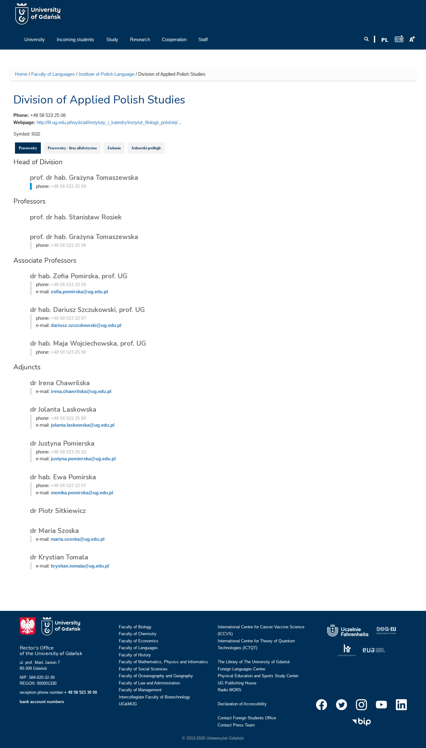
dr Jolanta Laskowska (63, 409)
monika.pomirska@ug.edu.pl (82, 492)
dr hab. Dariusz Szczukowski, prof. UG (87, 309)
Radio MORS (229, 690)
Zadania (114, 148)
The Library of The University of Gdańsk (254, 661)
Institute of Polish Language (106, 74)
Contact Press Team (236, 725)
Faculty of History (135, 655)
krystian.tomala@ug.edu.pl (80, 565)
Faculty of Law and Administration (149, 683)
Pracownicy (28, 148)
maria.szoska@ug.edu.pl (77, 539)
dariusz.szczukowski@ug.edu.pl (86, 325)
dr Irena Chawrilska (60, 383)
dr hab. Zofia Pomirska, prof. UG (78, 276)
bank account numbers (42, 701)
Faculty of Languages (53, 74)
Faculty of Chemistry (138, 633)
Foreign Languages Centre (241, 669)
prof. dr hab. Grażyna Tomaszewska (84, 177)
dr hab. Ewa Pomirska (63, 477)
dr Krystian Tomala (59, 557)
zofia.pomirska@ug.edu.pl (79, 291)
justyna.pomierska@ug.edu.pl (83, 458)
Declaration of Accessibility (242, 704)
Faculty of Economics (138, 641)
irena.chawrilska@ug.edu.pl (81, 391)
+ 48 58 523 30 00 (80, 692)
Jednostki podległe (146, 148)
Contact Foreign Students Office (247, 718)
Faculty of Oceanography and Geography (156, 676)
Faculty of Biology (135, 627)
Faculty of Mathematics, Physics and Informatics (163, 661)
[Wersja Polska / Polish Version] (385, 40)
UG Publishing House (237, 683)
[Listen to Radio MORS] (399, 38)
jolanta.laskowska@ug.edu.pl (82, 425)
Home (21, 74)
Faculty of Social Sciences (143, 669)
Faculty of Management (140, 690)
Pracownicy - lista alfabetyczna (72, 148)
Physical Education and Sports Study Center (258, 676)
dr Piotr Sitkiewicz (58, 510)
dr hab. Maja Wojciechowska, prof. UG (88, 343)
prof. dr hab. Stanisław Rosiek (76, 217)
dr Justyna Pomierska (62, 443)
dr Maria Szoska (54, 530)
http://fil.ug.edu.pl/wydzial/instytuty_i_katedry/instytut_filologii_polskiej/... (108, 122)
